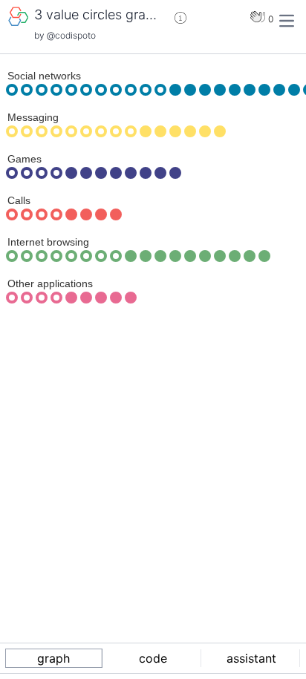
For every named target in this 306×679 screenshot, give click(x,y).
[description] (180, 17)
